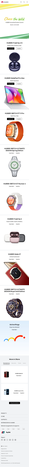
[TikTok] (15, 440)
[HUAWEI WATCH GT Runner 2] (14, 197)
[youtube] (12, 440)
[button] (21, 2)
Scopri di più (10, 48)
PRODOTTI (4, 413)
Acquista (19, 48)
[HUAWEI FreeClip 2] (14, 232)
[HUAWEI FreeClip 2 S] (14, 56)
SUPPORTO (4, 419)
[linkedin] (10, 440)
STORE (3, 416)
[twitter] (4, 440)
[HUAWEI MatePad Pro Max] (14, 91)
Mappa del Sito (4, 448)
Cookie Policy (3, 458)
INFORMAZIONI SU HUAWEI (8, 422)
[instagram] (7, 440)
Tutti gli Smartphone (14, 403)
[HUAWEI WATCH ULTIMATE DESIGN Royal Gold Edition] (14, 303)
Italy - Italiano (4, 446)
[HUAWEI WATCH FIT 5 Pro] (14, 127)
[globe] (1, 446)
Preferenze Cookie (4, 460)
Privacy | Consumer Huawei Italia (7, 455)
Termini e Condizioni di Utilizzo (6, 451)
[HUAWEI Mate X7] (14, 267)
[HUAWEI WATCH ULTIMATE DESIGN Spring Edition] (14, 162)
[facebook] (2, 440)
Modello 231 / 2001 (4, 453)
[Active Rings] (14, 338)
